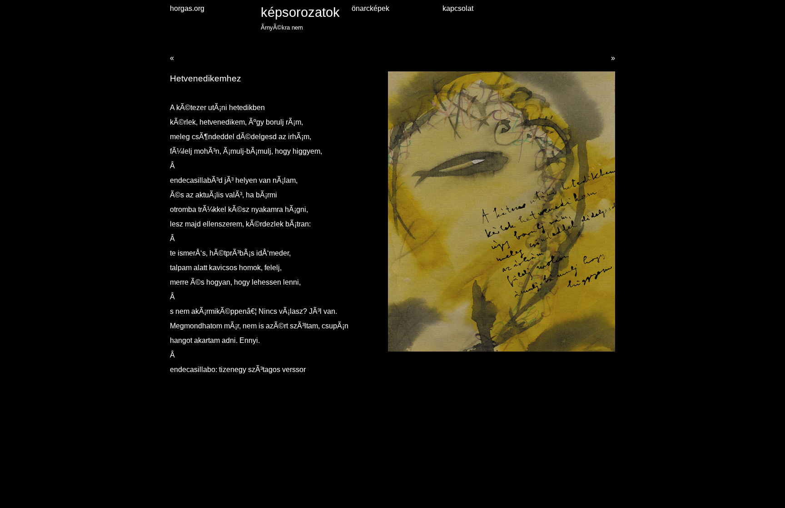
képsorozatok (300, 12)
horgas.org (187, 8)
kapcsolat (457, 8)
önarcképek (370, 8)
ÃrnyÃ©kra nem (282, 27)
